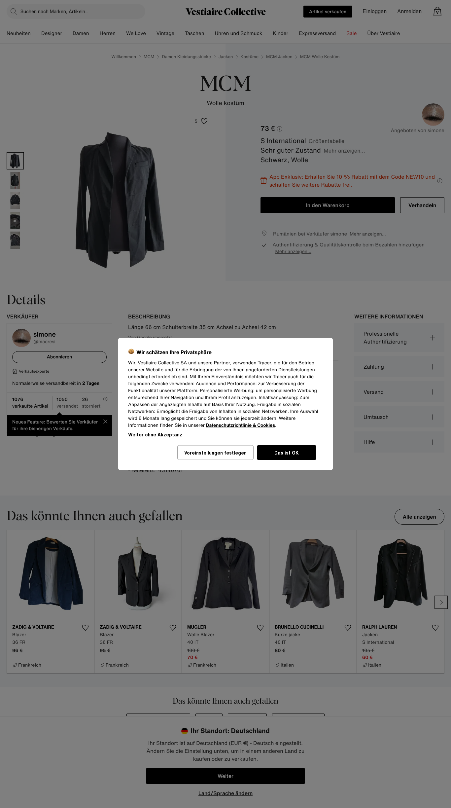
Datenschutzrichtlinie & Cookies (240, 425)
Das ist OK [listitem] (286, 452)
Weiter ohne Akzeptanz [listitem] (155, 434)
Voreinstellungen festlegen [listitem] (215, 452)
